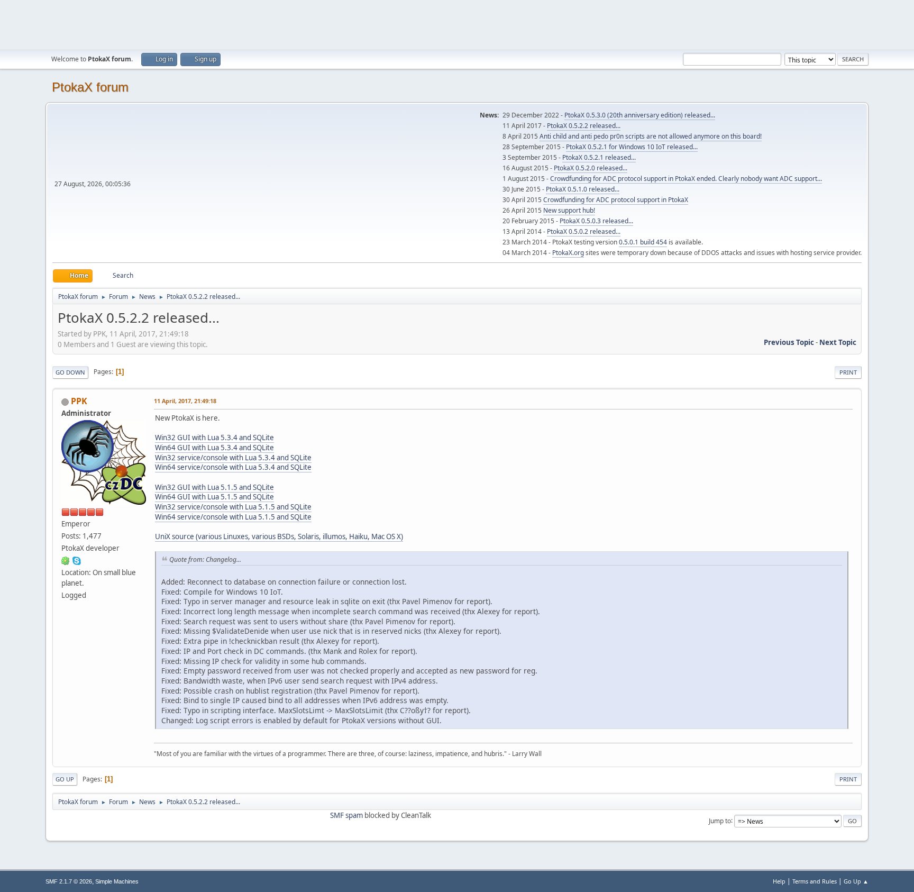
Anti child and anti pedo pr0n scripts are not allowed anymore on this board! (651, 136)
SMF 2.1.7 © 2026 (68, 881)
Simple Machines (117, 881)
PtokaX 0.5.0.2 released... (583, 231)
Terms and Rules (814, 881)
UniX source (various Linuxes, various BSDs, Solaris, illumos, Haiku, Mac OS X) (279, 536)
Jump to (720, 820)
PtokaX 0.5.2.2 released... (583, 125)
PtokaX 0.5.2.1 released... (599, 157)
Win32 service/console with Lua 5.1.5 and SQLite (233, 507)
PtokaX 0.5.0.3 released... (596, 220)
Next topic (837, 342)
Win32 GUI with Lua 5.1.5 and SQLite (214, 487)
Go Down (70, 372)
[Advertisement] (457, 24)
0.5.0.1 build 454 (643, 242)
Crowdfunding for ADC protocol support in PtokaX (615, 199)
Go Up (65, 779)
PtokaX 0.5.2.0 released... (590, 167)
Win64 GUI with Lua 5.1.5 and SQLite (214, 497)
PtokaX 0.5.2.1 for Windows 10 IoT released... (632, 146)
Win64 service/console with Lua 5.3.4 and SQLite (233, 467)
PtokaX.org (568, 252)
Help (779, 881)
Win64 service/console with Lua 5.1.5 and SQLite (233, 517)
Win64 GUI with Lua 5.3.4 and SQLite (214, 447)
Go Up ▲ (856, 881)
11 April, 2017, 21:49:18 (185, 401)
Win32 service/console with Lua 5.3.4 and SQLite (233, 457)
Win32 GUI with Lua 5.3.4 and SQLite (214, 437)
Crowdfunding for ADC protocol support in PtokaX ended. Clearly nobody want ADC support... (686, 178)
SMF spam (346, 815)
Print (848, 372)
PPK (79, 401)
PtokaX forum (90, 87)
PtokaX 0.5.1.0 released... (582, 189)
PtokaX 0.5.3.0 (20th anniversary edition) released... (639, 115)
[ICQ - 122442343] (65, 560)
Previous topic (789, 342)
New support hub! (569, 210)
